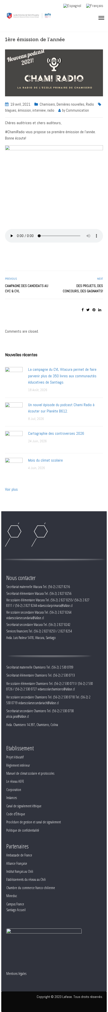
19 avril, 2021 (20, 104)
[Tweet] (88, 310)
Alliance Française (16, 863)
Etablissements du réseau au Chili (26, 879)
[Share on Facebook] (83, 310)
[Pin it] (93, 310)
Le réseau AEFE (15, 781)
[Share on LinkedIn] (99, 310)
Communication (77, 110)
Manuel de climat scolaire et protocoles (30, 773)
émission (24, 110)
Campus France (15, 904)
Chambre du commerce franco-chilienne (30, 887)
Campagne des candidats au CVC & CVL (26, 288)
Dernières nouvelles (70, 104)
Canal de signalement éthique (23, 806)
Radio (90, 104)
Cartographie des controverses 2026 (56, 433)
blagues (10, 110)
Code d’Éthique (15, 814)
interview (39, 110)
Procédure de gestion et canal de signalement (33, 822)
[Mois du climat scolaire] (14, 466)
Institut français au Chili (19, 871)
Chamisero (47, 104)
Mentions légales (16, 973)
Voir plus (11, 489)
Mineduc (11, 895)
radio (50, 110)
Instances (11, 797)
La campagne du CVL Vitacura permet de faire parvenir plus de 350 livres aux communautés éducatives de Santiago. (62, 376)
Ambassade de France (19, 855)
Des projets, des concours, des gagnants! (83, 288)
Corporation (13, 789)
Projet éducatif (15, 757)
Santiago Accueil (16, 909)
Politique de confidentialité (22, 830)
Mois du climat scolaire (45, 460)
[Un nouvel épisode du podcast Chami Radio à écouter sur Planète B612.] (14, 411)
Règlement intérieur (18, 765)
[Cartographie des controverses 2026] (14, 439)
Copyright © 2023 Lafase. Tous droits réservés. (70, 996)
